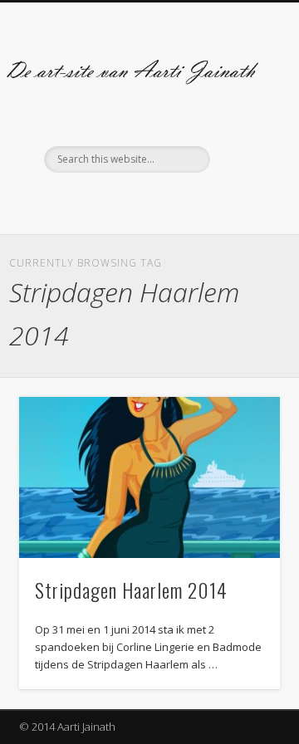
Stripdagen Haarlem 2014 (131, 589)
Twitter (164, 201)
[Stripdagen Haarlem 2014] (149, 477)
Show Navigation (240, 148)
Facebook (130, 201)
